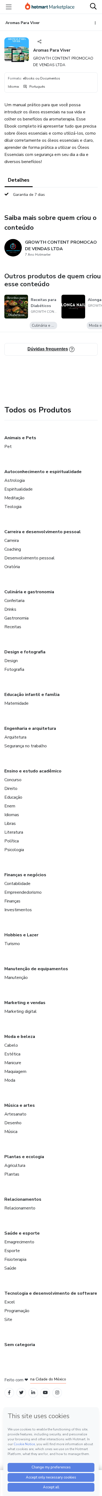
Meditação (14, 498)
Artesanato (15, 1114)
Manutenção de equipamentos (36, 969)
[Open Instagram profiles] (57, 1392)
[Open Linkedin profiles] (33, 1392)
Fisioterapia (15, 1259)
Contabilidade (17, 884)
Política (11, 841)
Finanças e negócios (25, 875)
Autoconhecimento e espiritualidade (43, 472)
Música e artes (19, 1105)
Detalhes (18, 180)
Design (11, 661)
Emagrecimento (19, 1242)
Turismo (12, 944)
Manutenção (16, 978)
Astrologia (14, 480)
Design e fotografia (24, 652)
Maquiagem (15, 1072)
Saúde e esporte (22, 1233)
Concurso (12, 780)
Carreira (11, 541)
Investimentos (18, 910)
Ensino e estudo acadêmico (32, 771)
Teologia (12, 507)
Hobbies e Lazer (21, 935)
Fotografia (14, 669)
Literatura (13, 832)
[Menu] (8, 6)
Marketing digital (20, 1011)
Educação (13, 797)
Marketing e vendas (24, 1003)
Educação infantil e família (32, 695)
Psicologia (14, 850)
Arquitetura (15, 737)
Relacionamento (19, 1208)
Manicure (12, 1063)
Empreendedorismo (23, 892)
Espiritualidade (18, 489)
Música (10, 1132)
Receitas (12, 627)
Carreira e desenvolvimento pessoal (42, 532)
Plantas (11, 1174)
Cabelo (11, 1045)
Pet (8, 447)
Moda (9, 1080)
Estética (12, 1054)
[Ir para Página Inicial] (50, 6)
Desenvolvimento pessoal (29, 558)
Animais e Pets (20, 438)
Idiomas (11, 815)
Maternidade (16, 703)
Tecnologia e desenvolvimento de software (50, 1293)
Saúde (10, 1268)
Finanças (12, 901)
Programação (16, 1311)
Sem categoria (19, 1345)
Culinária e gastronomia (29, 592)
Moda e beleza (19, 1037)
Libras (10, 824)
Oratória (12, 567)
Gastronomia (16, 618)
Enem (9, 806)
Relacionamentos (22, 1199)
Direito (10, 789)
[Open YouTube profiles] (45, 1392)
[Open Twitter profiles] (21, 1392)
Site (8, 1320)
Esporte (12, 1251)
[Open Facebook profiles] (9, 1392)
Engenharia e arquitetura (30, 728)
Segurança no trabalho (25, 746)
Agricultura (14, 1165)
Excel (9, 1302)
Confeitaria (14, 601)
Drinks (10, 609)
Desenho (12, 1123)
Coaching (12, 549)
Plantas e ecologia (24, 1157)
